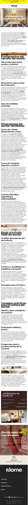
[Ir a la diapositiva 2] (14, 463)
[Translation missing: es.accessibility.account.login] (23, 6)
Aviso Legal (8, 500)
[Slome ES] (14, 6)
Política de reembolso (11, 503)
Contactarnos (21, 403)
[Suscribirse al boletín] (25, 447)
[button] (2, 6)
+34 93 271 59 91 (20, 406)
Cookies (20, 503)
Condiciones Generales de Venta (13, 501)
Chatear (23, 399)
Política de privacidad (17, 500)
